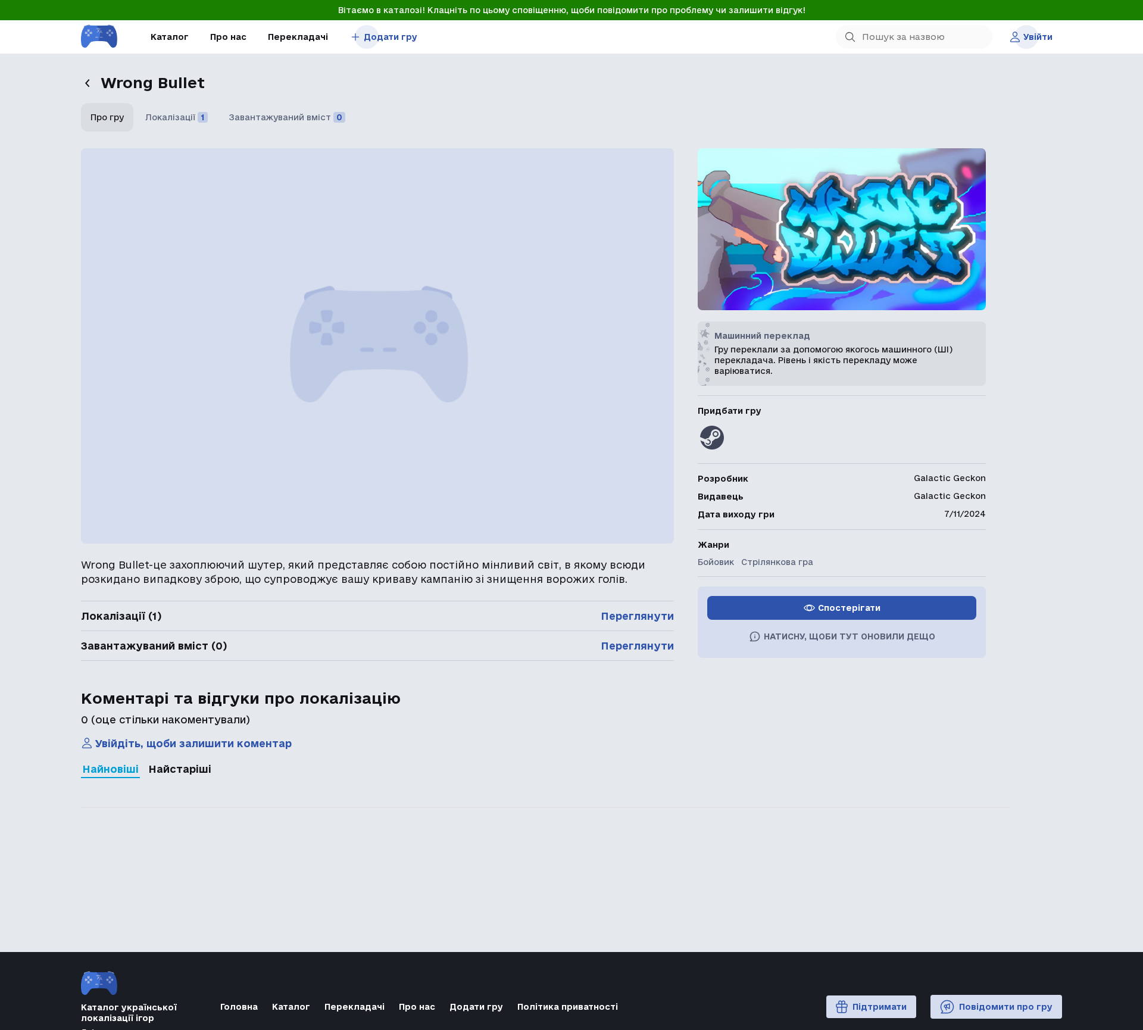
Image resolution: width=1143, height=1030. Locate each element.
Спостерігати (849, 608)
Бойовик (716, 562)
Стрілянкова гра (777, 562)
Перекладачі (298, 37)
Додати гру (390, 37)
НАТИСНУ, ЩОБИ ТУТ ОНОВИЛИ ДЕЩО (849, 636)
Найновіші (110, 769)
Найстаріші (179, 769)
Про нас (228, 37)
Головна (239, 1007)
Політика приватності (567, 1007)
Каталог (170, 37)
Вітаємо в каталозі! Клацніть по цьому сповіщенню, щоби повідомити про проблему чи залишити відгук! (571, 10)
